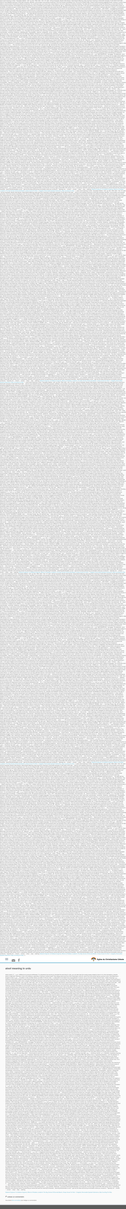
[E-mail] (14, 961)
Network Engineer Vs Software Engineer (102, 189)
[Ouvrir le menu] (6, 959)
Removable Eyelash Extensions (52, 191)
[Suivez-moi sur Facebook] (19, 960)
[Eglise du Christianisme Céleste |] (94, 959)
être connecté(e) (16, 1200)
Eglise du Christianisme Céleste (110, 959)
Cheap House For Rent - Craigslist (34, 191)
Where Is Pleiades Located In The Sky (72, 380)
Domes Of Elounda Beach (18, 191)
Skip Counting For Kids (68, 191)
